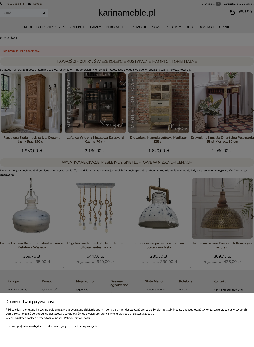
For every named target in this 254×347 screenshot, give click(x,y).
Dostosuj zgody (57, 326)
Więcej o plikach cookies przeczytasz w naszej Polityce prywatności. (48, 318)
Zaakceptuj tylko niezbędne (25, 326)
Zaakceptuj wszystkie (86, 326)
